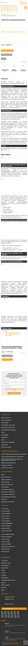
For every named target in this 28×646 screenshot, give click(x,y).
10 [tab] (23, 365)
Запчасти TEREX (5, 539)
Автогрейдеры (5, 435)
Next (26, 347)
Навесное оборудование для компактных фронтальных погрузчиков (12, 459)
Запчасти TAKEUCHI (6, 536)
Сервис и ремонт (6, 471)
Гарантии (3, 575)
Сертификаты (5, 577)
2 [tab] (7, 365)
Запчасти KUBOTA (6, 526)
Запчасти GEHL (5, 518)
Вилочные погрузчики (7, 484)
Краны (3, 439)
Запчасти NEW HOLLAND (7, 534)
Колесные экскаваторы (7, 489)
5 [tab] (13, 365)
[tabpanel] (14, 346)
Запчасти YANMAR (6, 544)
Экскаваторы (4, 422)
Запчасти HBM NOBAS (7, 523)
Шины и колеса (5, 551)
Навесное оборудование (9, 451)
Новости (3, 582)
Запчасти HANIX (5, 521)
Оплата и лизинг (5, 585)
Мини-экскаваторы (6, 420)
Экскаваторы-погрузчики (8, 425)
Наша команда (5, 565)
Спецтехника (5, 414)
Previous (1, 347)
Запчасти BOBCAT (6, 513)
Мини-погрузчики (6, 417)
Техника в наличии (6, 447)
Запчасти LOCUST (6, 528)
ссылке (8, 150)
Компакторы (4, 444)
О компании (4, 560)
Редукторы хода (5, 549)
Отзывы (3, 572)
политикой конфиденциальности (15, 644)
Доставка (3, 587)
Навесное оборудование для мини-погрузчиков (13, 454)
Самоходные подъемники (8, 442)
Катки (2, 432)
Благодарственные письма (8, 580)
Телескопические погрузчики (8, 430)
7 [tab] (17, 365)
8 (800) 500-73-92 (9, 599)
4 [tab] (11, 365)
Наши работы (4, 568)
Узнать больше (7, 355)
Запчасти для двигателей (8, 546)
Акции (3, 570)
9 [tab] (21, 365)
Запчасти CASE (5, 516)
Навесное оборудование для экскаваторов (12, 456)
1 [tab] (5, 365)
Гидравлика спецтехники (7, 501)
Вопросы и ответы (6, 563)
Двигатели (4, 499)
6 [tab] (15, 365)
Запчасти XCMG (5, 541)
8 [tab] (19, 365)
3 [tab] (9, 365)
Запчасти (4, 505)
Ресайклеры (4, 437)
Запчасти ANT (5, 508)
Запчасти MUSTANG (6, 530)
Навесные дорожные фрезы (8, 462)
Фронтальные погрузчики (8, 427)
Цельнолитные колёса (7, 467)
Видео (2, 590)
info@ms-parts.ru (9, 136)
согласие (3, 643)
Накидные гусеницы (6, 465)
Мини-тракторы (5, 482)
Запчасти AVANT (5, 511)
